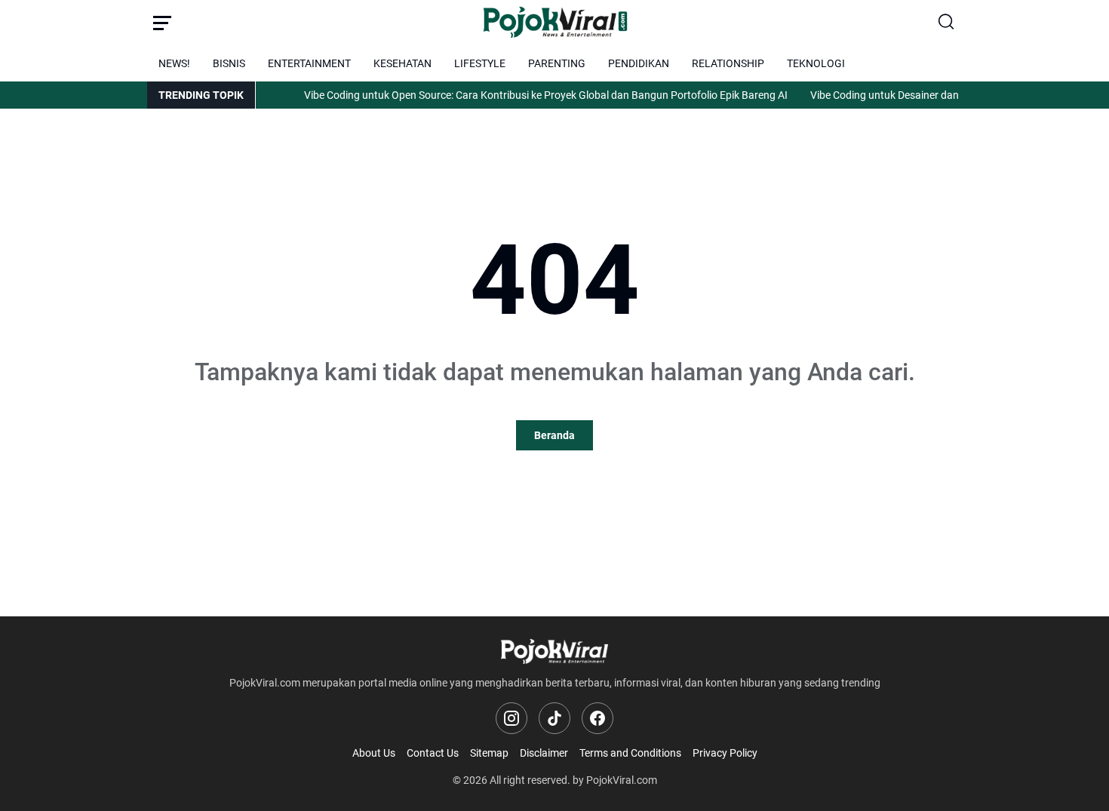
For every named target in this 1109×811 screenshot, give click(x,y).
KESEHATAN (402, 63)
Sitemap (489, 753)
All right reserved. (530, 780)
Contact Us (433, 753)
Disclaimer (544, 753)
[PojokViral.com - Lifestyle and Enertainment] (554, 22)
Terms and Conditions (630, 753)
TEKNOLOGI (816, 63)
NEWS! (174, 63)
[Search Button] (947, 23)
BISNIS (229, 63)
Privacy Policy (725, 753)
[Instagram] (511, 718)
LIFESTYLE (479, 63)
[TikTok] (554, 718)
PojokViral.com (621, 780)
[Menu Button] (162, 23)
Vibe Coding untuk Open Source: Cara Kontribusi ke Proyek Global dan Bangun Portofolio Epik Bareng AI (536, 95)
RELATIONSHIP (728, 63)
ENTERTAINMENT (309, 63)
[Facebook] (597, 718)
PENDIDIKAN (638, 63)
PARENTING (556, 63)
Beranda (554, 435)
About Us (373, 753)
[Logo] (554, 651)
